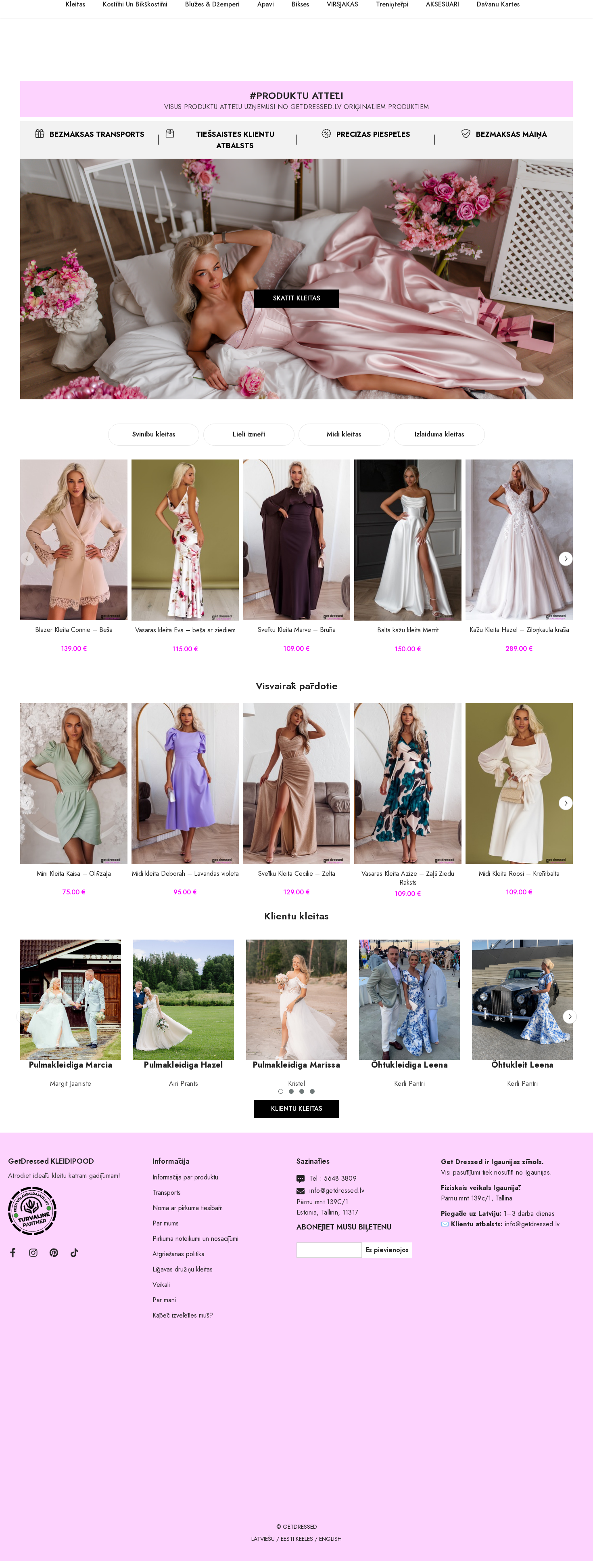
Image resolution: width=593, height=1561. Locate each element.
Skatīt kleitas (296, 298)
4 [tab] (312, 1091)
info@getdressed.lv (336, 1190)
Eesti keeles (297, 1539)
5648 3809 (340, 1178)
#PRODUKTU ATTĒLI (296, 95)
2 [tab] (291, 1091)
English (330, 1539)
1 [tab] (280, 1091)
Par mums (165, 1223)
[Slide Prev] (27, 559)
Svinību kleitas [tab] (153, 434)
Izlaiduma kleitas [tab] (439, 434)
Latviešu (263, 1539)
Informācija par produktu (185, 1177)
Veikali (161, 1284)
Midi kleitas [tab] (344, 434)
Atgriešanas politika (178, 1254)
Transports (166, 1192)
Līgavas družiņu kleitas (182, 1269)
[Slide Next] (566, 559)
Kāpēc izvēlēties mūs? (182, 1315)
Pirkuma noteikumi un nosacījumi (195, 1238)
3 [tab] (301, 1091)
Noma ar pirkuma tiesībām (187, 1208)
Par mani (164, 1300)
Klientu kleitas (296, 1108)
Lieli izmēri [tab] (249, 434)
